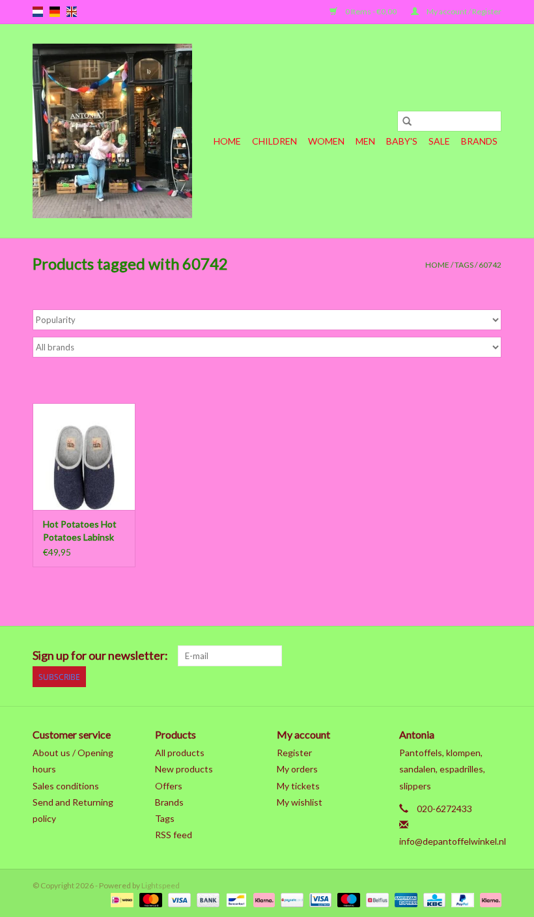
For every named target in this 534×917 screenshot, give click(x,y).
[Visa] (177, 899)
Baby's (401, 141)
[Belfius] (375, 899)
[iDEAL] (120, 899)
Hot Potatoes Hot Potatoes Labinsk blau (80, 531)
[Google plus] (399, 655)
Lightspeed (160, 885)
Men (365, 141)
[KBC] (433, 899)
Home (227, 141)
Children (274, 141)
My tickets (298, 785)
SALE (439, 141)
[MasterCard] (149, 899)
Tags (464, 265)
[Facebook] (354, 655)
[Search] (407, 121)
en (71, 12)
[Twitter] (377, 655)
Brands (479, 141)
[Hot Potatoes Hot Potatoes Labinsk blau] (84, 457)
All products (179, 752)
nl (38, 12)
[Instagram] (491, 655)
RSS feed (173, 834)
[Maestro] (347, 899)
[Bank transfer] (206, 899)
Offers (168, 785)
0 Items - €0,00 (371, 11)
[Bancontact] (235, 899)
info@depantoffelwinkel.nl (452, 841)
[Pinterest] (422, 655)
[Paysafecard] (290, 899)
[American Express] (404, 899)
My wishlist (299, 802)
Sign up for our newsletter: (100, 655)
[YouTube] (445, 655)
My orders (297, 768)
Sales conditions (66, 785)
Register (294, 752)
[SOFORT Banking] (262, 899)
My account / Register (463, 11)
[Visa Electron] (319, 899)
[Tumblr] (468, 655)
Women (326, 141)
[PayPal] (461, 899)
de (54, 12)
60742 (490, 265)
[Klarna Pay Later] (488, 899)
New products (184, 768)
